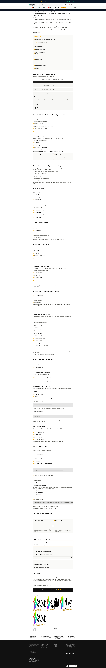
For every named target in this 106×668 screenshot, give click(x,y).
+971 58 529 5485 (33, 652)
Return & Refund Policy (44, 647)
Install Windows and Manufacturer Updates (42, 50)
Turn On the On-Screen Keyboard (42, 42)
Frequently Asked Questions (40, 66)
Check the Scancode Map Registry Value (43, 62)
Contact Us (55, 644)
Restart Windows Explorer (39, 46)
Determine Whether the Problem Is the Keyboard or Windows (45, 39)
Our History (55, 646)
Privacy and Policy (44, 645)
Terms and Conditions (44, 644)
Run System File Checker (40, 58)
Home (34, 11)
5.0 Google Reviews (70, 660)
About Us (55, 645)
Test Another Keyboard (40, 41)
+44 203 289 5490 (33, 661)
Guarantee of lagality (44, 651)
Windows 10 (37, 11)
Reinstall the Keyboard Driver (40, 49)
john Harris (55, 628)
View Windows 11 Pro (62, 589)
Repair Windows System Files (40, 55)
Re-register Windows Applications (42, 64)
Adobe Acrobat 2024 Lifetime (70, 646)
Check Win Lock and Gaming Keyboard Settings (43, 43)
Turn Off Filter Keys (38, 45)
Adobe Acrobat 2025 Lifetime (70, 647)
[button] (75, 8)
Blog (54, 651)
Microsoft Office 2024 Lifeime (71, 644)
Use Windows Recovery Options (40, 65)
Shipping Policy (43, 646)
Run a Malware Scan (38, 59)
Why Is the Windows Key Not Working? (41, 37)
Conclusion (37, 68)
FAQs (54, 647)
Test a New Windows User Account (41, 53)
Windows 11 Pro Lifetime (70, 645)
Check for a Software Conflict (40, 52)
